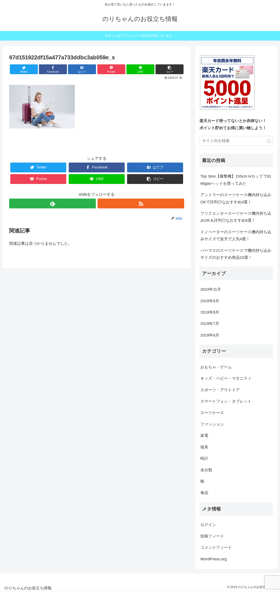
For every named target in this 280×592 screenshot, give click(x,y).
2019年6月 (209, 335)
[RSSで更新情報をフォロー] (141, 203)
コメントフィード (216, 547)
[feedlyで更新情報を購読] (52, 203)
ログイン (208, 525)
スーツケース (212, 413)
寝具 (204, 447)
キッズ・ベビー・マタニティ (226, 378)
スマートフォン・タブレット (226, 401)
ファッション (212, 424)
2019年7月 (209, 323)
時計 (204, 458)
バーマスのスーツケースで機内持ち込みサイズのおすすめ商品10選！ (235, 254)
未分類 (206, 470)
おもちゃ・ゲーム (216, 367)
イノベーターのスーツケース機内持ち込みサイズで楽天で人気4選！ (235, 235)
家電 (204, 435)
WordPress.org (213, 559)
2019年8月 (209, 312)
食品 (204, 493)
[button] (269, 141)
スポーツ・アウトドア (220, 390)
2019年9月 (209, 301)
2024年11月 (210, 289)
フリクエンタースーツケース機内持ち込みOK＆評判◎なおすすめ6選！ (235, 217)
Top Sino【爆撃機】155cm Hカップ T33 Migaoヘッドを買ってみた (235, 179)
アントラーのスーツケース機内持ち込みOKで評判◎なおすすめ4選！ (235, 198)
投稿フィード (212, 536)
